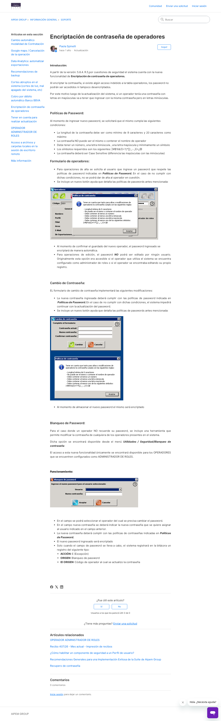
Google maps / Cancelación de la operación (27, 52)
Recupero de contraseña (65, 665)
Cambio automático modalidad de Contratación (27, 42)
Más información (21, 160)
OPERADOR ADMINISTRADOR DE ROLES (24, 131)
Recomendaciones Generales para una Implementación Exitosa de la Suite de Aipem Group (105, 659)
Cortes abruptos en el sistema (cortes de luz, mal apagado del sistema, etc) (27, 85)
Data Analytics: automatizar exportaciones (27, 63)
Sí (101, 606)
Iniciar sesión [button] (199, 5)
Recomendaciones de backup (24, 73)
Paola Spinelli (67, 46)
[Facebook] (51, 587)
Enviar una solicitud (177, 5)
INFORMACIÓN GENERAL (43, 19)
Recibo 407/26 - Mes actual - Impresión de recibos (81, 646)
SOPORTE (66, 19)
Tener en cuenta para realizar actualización (24, 119)
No (119, 606)
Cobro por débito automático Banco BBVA (25, 98)
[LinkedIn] (61, 587)
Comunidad (155, 5)
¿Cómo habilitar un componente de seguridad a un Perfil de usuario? (92, 652)
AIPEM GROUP (19, 19)
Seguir (164, 47)
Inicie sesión (56, 694)
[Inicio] (16, 6)
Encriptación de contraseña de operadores (27, 109)
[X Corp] (56, 587)
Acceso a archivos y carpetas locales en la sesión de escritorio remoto (24, 148)
